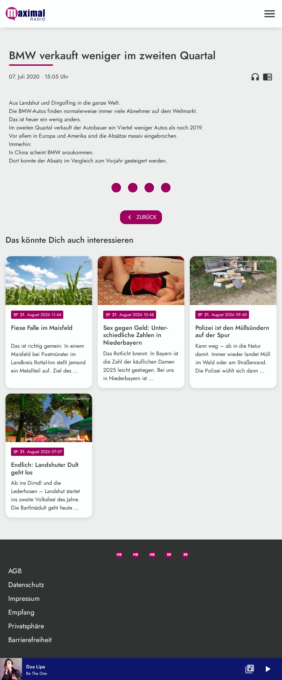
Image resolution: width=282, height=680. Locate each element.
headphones (255, 77)
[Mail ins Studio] (83, 553)
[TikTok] (198, 553)
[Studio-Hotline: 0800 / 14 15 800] (99, 553)
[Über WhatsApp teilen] (149, 187)
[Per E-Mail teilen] (165, 187)
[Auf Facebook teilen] (116, 187)
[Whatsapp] (116, 553)
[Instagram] (149, 553)
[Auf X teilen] (132, 187)
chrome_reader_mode (267, 77)
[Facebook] (132, 553)
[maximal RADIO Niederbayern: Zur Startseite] (133, 14)
